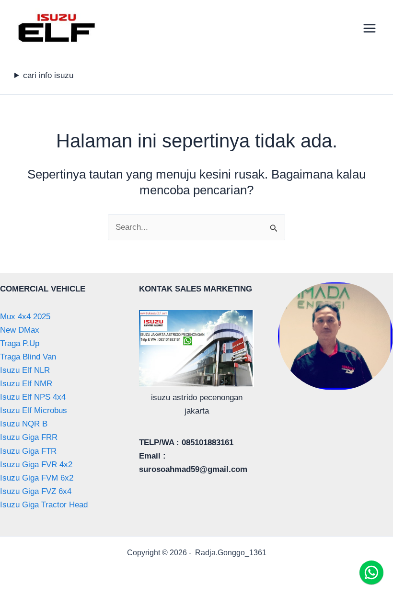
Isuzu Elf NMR (26, 383)
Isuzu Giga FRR (29, 437)
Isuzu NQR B (23, 423)
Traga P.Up (19, 343)
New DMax (19, 330)
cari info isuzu (48, 75)
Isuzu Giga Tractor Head (44, 504)
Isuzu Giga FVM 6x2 (36, 477)
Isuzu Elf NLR (25, 370)
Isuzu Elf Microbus (33, 410)
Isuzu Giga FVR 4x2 (36, 464)
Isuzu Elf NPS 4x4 (33, 397)
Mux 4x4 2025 (25, 316)
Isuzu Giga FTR (28, 451)
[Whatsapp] (371, 572)
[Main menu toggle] (370, 28)
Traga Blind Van (28, 356)
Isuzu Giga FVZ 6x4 (35, 491)
